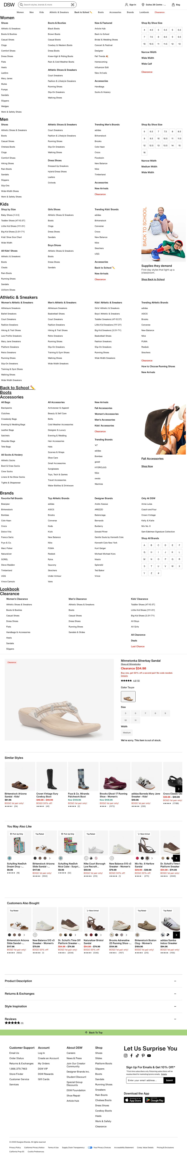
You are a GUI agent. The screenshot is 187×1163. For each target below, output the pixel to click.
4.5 (151, 29)
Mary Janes (6, 78)
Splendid (99, 564)
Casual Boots (54, 39)
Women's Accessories (106, 414)
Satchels (5, 435)
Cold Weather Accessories (60, 424)
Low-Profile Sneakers (11, 335)
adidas (98, 130)
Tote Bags (6, 446)
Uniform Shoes (8, 289)
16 (144, 152)
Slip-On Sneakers (56, 92)
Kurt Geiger (100, 548)
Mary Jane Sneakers (11, 341)
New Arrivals (101, 72)
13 (179, 43)
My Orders (44, 1063)
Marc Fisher (6, 548)
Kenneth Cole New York (106, 542)
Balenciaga (100, 514)
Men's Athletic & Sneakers (62, 302)
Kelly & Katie (147, 520)
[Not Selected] (35, 858)
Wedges (5, 106)
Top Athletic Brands (58, 498)
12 (172, 43)
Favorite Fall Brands (11, 498)
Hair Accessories (56, 441)
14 (172, 145)
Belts (50, 418)
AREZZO (99, 509)
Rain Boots (6, 168)
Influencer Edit (102, 67)
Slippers (5, 100)
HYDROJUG (100, 467)
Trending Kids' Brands (106, 209)
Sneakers (100, 1089)
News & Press (74, 1058)
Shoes (4, 23)
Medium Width (149, 166)
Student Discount (76, 1077)
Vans (50, 581)
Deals (134, 640)
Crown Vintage (148, 514)
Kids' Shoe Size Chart (11, 237)
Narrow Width (148, 52)
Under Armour (54, 575)
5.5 (165, 29)
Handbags (99, 86)
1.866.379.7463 (18, 1068)
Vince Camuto (8, 581)
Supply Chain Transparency (73, 1147)
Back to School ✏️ (83, 12)
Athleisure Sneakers (10, 308)
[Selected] (9, 858)
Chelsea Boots (8, 146)
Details (124, 675)
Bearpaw (5, 503)
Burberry (99, 526)
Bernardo (99, 520)
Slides (98, 1058)
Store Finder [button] (16, 1074)
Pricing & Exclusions (165, 1147)
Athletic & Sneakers (10, 28)
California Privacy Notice (34, 1147)
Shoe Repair (73, 1095)
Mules (4, 83)
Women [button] (20, 12)
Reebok (145, 346)
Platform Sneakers (10, 346)
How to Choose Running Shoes (158, 366)
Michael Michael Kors (105, 553)
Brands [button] (130, 12)
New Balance (101, 163)
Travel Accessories (57, 479)
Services (14, 1084)
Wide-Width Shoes (10, 191)
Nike (97, 168)
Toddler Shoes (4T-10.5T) (13, 220)
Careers (71, 1053)
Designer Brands (104, 498)
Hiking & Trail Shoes (11, 330)
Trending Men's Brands (107, 124)
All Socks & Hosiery (12, 454)
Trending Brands (103, 439)
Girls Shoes (54, 209)
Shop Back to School (153, 279)
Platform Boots (103, 1063)
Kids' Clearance (139, 599)
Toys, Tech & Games (57, 474)
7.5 (151, 36)
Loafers (4, 72)
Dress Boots (53, 50)
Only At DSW (148, 498)
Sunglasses (53, 468)
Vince (97, 575)
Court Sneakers (55, 75)
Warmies (99, 483)
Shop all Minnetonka (131, 664)
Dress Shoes (7, 56)
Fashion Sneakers (9, 324)
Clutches (5, 413)
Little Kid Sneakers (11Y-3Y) (108, 324)
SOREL (4, 559)
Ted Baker (99, 570)
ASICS (144, 313)
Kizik (50, 531)
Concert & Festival (103, 45)
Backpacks (6, 407)
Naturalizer (6, 553)
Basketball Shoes (56, 313)
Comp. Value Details (145, 1147)
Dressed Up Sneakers (58, 165)
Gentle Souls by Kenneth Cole (109, 537)
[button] (28, 834)
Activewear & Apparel (58, 407)
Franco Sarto (7, 537)
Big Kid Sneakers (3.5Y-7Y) (108, 330)
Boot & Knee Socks (10, 465)
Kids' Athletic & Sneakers (108, 302)
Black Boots (54, 28)
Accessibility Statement (124, 1147)
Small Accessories (57, 463)
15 (179, 145)
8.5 (165, 36)
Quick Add (19, 881)
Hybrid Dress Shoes (57, 171)
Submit (169, 1080)
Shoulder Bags (8, 441)
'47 (96, 445)
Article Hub (100, 28)
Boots (101, 12)
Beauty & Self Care (57, 413)
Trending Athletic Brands (154, 302)
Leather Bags (7, 429)
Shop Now (147, 466)
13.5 (165, 145)
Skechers (99, 248)
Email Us (14, 1053)
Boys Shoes (54, 245)
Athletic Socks (8, 460)
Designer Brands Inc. (78, 1071)
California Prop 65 (16, 1151)
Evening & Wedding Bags (13, 424)
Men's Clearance (78, 599)
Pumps (4, 89)
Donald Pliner (101, 531)
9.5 (179, 36)
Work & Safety (103, 1121)
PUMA (144, 341)
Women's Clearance (17, 599)
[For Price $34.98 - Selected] (128, 696)
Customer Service (19, 1079)
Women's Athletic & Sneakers (17, 302)
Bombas (98, 456)
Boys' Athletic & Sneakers (107, 313)
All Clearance (138, 634)
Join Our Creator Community (76, 1065)
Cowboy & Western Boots (60, 45)
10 (144, 43)
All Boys (135, 621)
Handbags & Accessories (18, 632)
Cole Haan (100, 146)
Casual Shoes (7, 39)
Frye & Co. (6, 542)
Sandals (5, 95)
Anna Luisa (146, 503)
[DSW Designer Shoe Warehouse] (9, 4)
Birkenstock (100, 135)
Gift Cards (43, 1079)
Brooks (98, 141)
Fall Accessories (103, 408)
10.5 (151, 43)
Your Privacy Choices (102, 1147)
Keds (50, 526)
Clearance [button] (160, 12)
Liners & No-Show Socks (13, 476)
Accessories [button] (115, 12)
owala (97, 478)
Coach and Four (148, 509)
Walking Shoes (55, 97)
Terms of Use (53, 1147)
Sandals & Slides (77, 632)
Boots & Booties (9, 34)
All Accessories (56, 402)
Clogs (4, 45)
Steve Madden (8, 564)
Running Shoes (55, 86)
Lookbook (144, 12)
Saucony (52, 564)
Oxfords (52, 182)
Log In (41, 1053)
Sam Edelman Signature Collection (158, 531)
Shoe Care (53, 457)
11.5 (165, 43)
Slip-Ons (5, 185)
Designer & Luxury (57, 429)
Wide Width (147, 58)
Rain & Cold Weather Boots (61, 61)
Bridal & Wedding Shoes (106, 39)
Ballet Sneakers (8, 313)
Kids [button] (41, 12)
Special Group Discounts (75, 1083)
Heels (4, 67)
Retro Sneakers (8, 352)
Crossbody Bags (9, 418)
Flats (3, 61)
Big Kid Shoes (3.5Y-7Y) (13, 231)
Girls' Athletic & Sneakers (107, 308)
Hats (50, 446)
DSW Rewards (45, 1074)
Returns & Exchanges (21, 1063)
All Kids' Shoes (9, 250)
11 (158, 43)
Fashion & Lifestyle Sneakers (62, 81)
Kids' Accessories (104, 425)
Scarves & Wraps (56, 452)
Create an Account (48, 1058)
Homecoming (101, 61)
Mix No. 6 (146, 526)
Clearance (146, 72)
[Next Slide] (178, 788)
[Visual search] (72, 5)
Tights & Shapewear (11, 482)
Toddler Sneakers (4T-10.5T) (108, 319)
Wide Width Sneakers (11, 380)
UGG (97, 253)
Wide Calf (146, 63)
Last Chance (137, 646)
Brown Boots (54, 34)
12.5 (151, 145)
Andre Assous (101, 503)
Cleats (4, 267)
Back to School (102, 34)
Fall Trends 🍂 (101, 56)
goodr (97, 461)
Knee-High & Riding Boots (60, 56)
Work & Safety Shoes (11, 111)
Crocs (97, 152)
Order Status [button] (16, 1058)
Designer (99, 50)
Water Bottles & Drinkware (60, 485)
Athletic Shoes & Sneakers (62, 70)
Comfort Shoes (8, 50)
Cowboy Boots (103, 1110)
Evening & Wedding (57, 435)
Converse (99, 226)
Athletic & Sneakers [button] (59, 12)
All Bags (5, 402)
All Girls (135, 626)
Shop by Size (8, 209)
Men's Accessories (105, 419)
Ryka (50, 559)
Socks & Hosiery (103, 92)
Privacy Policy (15, 1147)
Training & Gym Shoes (12, 369)
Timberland (100, 174)
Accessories (101, 182)
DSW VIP (43, 1068)
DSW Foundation (76, 1090)
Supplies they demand (156, 266)
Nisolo (98, 559)
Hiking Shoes (7, 163)
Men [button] (32, 12)
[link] (19, 798)
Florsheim (99, 157)
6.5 (179, 29)
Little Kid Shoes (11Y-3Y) (13, 226)
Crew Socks (7, 471)
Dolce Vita (6, 531)
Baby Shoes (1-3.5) (10, 214)
